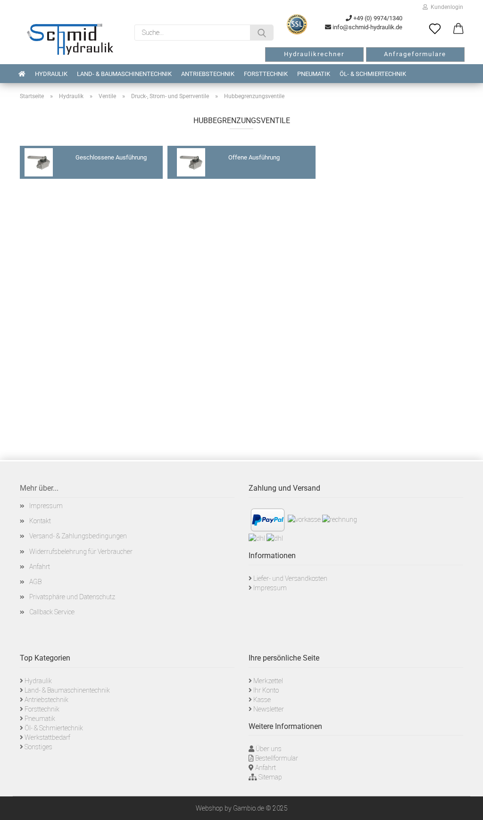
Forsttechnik (266, 73)
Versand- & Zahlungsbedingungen (78, 536)
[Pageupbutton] (464, 805)
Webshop (209, 808)
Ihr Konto (266, 690)
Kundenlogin (445, 7)
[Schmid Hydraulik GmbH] (70, 39)
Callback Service (52, 612)
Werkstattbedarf (47, 737)
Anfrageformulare (415, 54)
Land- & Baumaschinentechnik (124, 73)
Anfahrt (39, 566)
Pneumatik (313, 73)
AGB (35, 582)
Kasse (262, 699)
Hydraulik (51, 73)
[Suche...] (262, 33)
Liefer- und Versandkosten (290, 578)
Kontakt (40, 521)
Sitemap (270, 777)
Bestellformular (276, 758)
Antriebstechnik (207, 73)
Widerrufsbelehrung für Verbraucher (81, 551)
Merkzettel (268, 681)
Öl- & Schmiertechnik (373, 73)
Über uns (269, 749)
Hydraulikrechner (314, 54)
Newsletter (268, 709)
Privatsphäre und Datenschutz (72, 597)
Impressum (46, 506)
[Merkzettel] (435, 29)
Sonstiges (38, 747)
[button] (458, 29)
